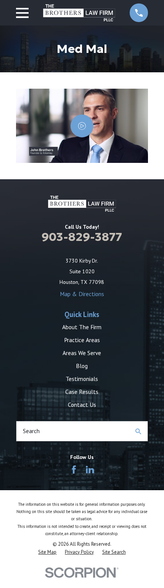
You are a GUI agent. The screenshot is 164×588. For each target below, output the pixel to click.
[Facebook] (74, 469)
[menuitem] (47, 552)
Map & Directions (82, 294)
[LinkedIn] (90, 469)
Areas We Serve (82, 353)
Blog (82, 366)
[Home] (79, 12)
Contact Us (82, 404)
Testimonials (82, 378)
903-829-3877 (82, 236)
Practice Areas (82, 340)
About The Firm (81, 327)
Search (31, 431)
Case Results (81, 391)
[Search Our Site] (138, 431)
